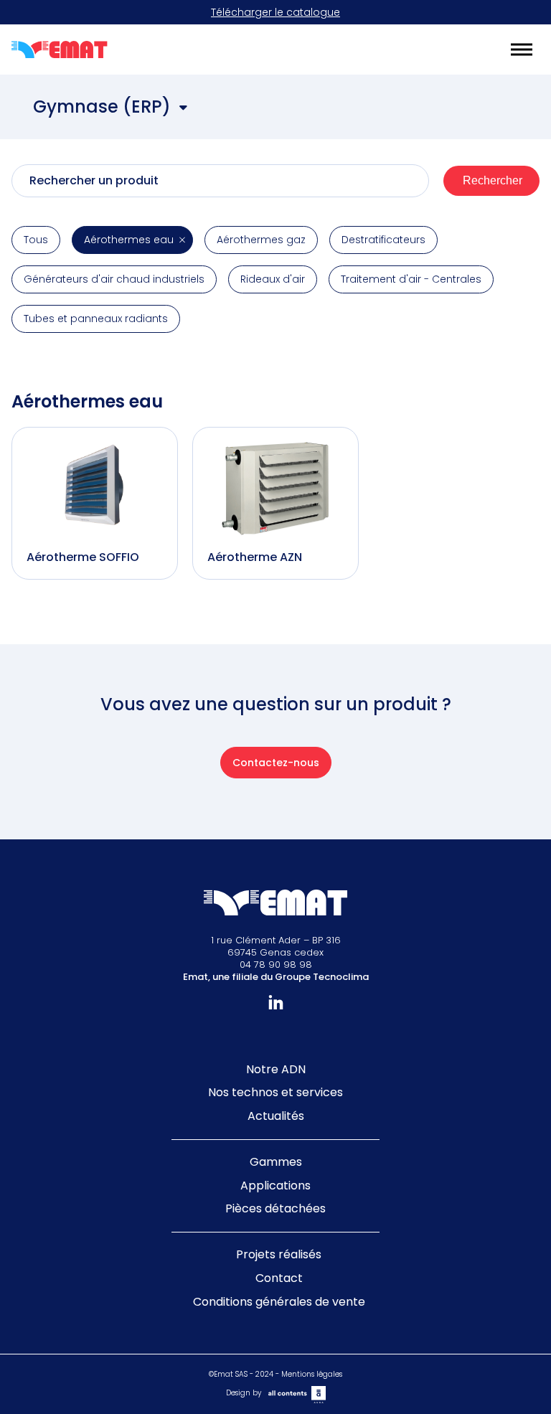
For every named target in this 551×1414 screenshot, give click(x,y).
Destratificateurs (383, 239)
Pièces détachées (275, 1208)
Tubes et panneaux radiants (96, 318)
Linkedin (276, 1003)
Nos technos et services (275, 1092)
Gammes (276, 1162)
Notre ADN (276, 1069)
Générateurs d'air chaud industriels (114, 279)
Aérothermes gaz (261, 239)
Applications (275, 1185)
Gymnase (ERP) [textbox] (102, 106)
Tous (36, 239)
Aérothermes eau (129, 239)
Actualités (276, 1116)
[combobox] (111, 108)
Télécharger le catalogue (275, 12)
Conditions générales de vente (279, 1301)
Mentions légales (311, 1374)
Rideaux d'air (272, 279)
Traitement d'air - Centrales (411, 279)
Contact (279, 1278)
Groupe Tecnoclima (322, 977)
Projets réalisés (278, 1254)
